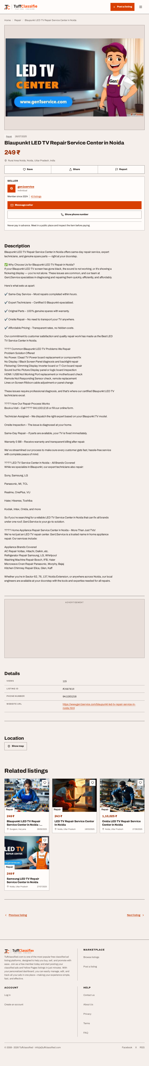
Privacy (87, 1014)
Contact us (89, 995)
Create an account (13, 1004)
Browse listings (91, 957)
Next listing (133, 915)
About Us (88, 1004)
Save (30, 169)
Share (76, 169)
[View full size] (74, 77)
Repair (9, 136)
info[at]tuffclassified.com (48, 1047)
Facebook (127, 1047)
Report (123, 169)
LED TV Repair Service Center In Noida (74, 823)
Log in (7, 995)
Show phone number (76, 214)
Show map (18, 746)
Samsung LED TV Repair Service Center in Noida (23, 880)
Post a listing (90, 966)
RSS (142, 1047)
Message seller (24, 205)
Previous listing (18, 915)
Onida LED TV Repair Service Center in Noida (121, 823)
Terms (86, 1023)
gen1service (26, 186)
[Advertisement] (74, 630)
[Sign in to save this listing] (45, 783)
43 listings (36, 196)
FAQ (85, 1033)
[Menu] (141, 7)
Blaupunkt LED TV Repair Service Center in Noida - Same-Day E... (23, 825)
